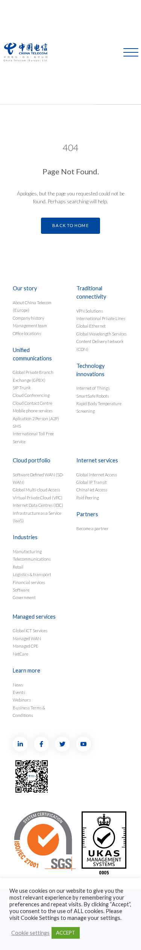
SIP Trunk (22, 387)
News (18, 684)
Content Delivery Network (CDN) (100, 345)
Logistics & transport (32, 574)
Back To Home (70, 225)
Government (24, 597)
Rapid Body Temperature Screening (98, 407)
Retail (18, 566)
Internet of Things (93, 388)
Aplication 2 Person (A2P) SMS (36, 422)
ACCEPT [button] (65, 933)
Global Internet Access (96, 474)
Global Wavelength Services (101, 333)
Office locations (27, 333)
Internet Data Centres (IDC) (38, 505)
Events (19, 692)
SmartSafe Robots (92, 395)
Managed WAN (27, 638)
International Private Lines (100, 318)
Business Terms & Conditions (29, 711)
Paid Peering (87, 497)
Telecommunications (32, 559)
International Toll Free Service (33, 437)
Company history (28, 318)
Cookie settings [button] (30, 933)
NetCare (20, 653)
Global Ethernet (91, 325)
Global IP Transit (91, 482)
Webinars (22, 699)
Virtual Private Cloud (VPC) (37, 497)
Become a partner (92, 528)
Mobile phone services (33, 410)
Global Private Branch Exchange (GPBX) (33, 376)
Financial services (29, 582)
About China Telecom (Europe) (32, 306)
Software (21, 589)
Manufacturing (27, 551)
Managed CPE (25, 645)
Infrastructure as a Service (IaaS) (37, 517)
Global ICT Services (30, 630)
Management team (30, 325)
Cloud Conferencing (31, 395)
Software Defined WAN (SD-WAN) (38, 478)
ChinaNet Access (91, 489)
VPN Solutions (89, 310)
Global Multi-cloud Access (36, 489)
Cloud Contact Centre (32, 403)
